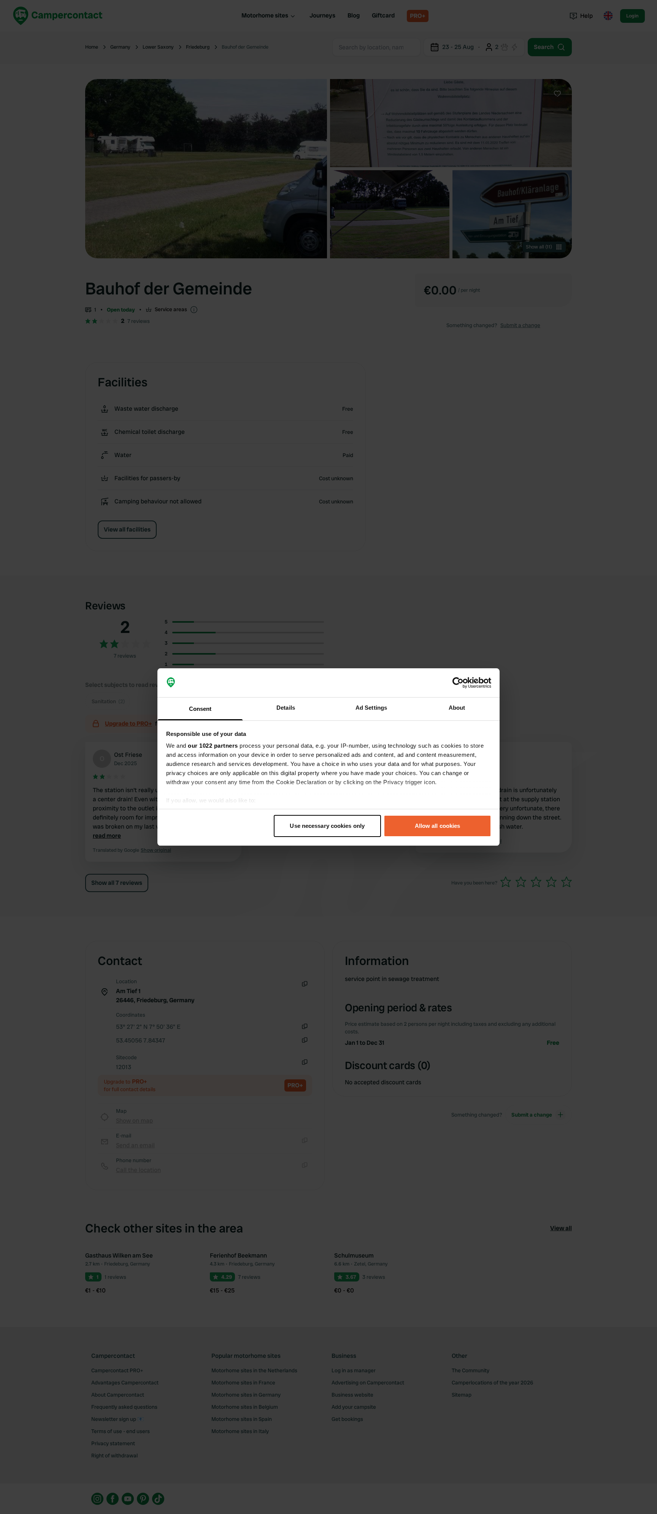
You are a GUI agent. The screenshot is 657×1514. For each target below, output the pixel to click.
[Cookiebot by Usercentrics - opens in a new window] (458, 682)
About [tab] (457, 707)
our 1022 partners (213, 745)
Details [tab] (285, 707)
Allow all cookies (437, 826)
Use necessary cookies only (327, 826)
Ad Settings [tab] (371, 707)
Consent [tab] (200, 709)
